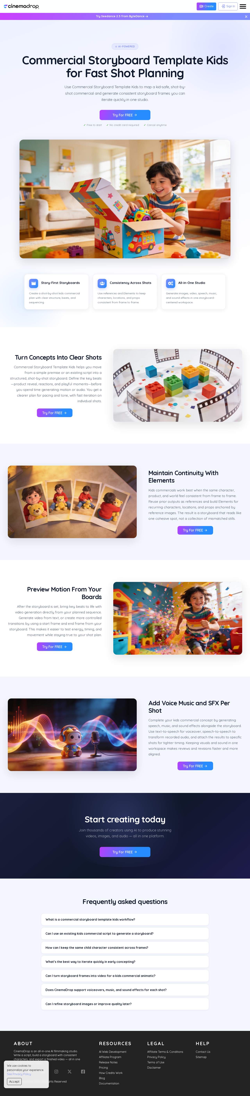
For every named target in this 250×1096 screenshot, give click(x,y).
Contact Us (203, 1052)
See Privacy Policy (19, 1074)
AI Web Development (112, 1052)
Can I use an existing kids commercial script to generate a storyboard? (100, 933)
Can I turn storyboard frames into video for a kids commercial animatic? (100, 976)
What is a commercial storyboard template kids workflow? (90, 919)
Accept (14, 1081)
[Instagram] (56, 1071)
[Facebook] (83, 1071)
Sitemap (201, 1057)
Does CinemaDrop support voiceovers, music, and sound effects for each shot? (106, 990)
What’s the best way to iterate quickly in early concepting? (90, 962)
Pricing (103, 1067)
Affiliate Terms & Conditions (165, 1052)
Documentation (109, 1083)
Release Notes (108, 1062)
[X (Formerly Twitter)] (69, 1071)
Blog (102, 1078)
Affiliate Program (110, 1057)
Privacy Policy (156, 1057)
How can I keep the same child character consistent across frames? (97, 948)
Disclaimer (154, 1067)
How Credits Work (111, 1073)
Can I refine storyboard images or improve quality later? (89, 1004)
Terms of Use (155, 1062)
